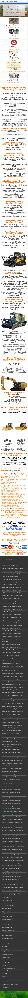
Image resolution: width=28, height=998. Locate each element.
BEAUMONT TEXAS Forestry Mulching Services (13, 584)
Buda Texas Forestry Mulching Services (11, 611)
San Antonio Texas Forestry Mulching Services (12, 825)
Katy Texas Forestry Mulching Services (10, 717)
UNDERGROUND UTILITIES (10, 507)
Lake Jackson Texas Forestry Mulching (10, 728)
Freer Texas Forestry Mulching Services (11, 663)
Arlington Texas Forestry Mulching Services (11, 573)
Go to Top (14, 996)
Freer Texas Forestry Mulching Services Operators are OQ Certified (14, 515)
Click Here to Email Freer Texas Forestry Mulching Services (14, 534)
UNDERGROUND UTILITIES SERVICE (10, 984)
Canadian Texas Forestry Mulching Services (11, 617)
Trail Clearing (4, 973)
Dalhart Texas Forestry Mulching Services (11, 644)
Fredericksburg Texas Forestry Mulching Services (13, 660)
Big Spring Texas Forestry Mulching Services (12, 595)
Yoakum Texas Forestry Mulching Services (11, 890)
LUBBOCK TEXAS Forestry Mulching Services (12, 747)
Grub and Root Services (7, 924)
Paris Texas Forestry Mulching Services (11, 795)
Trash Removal (12, 503)
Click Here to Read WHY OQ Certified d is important (14, 71)
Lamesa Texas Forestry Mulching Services (11, 730)
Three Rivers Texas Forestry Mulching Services (12, 863)
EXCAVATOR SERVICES (8, 483)
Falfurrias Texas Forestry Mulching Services (11, 658)
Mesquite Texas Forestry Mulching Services (11, 766)
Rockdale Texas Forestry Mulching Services (11, 814)
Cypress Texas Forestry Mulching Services (11, 639)
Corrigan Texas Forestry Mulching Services (11, 633)
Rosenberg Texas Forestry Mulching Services (12, 819)
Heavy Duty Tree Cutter (7, 927)
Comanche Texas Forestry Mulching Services (12, 625)
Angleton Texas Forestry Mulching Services (11, 571)
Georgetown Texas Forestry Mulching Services (12, 684)
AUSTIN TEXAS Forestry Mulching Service (11, 563)
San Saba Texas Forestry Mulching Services (12, 833)
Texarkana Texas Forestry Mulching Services (12, 857)
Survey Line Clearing (16, 502)
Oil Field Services (6, 949)
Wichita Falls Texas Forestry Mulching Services (12, 887)
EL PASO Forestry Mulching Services (10, 655)
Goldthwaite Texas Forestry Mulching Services (12, 689)
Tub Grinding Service (6, 979)
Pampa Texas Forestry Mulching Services (11, 792)
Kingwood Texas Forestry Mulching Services (12, 725)
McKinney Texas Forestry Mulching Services (12, 763)
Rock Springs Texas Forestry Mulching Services (12, 816)
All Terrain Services (6, 897)
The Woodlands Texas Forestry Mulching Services (13, 860)
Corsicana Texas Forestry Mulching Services (12, 636)
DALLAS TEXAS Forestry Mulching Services (12, 641)
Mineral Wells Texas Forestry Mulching (10, 771)
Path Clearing (11, 496)
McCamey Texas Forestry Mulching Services (12, 760)
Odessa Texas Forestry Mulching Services (11, 787)
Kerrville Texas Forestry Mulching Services (11, 719)
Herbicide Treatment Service (8, 930)
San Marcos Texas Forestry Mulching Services (12, 830)
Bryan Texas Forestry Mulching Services (11, 601)
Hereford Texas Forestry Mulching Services (11, 700)
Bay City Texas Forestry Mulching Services (11, 579)
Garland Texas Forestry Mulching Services (11, 681)
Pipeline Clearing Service (7, 954)
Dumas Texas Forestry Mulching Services (11, 652)
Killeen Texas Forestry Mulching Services (11, 722)
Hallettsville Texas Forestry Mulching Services (12, 695)
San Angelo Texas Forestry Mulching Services (12, 827)
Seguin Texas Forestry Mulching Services (11, 835)
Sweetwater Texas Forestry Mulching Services (12, 849)
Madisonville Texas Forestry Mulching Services (12, 752)
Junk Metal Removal (15, 488)
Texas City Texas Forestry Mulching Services (12, 854)
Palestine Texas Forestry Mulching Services (11, 789)
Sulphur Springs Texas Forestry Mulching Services (13, 846)
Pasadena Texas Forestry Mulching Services (12, 797)
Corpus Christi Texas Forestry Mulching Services (13, 630)
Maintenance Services (7, 941)
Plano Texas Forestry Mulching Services (11, 808)
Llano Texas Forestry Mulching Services (11, 741)
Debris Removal (13, 479)
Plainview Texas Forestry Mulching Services (12, 806)
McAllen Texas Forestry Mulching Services (11, 757)
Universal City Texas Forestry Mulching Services (13, 871)
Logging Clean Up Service (7, 938)
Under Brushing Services (7, 981)
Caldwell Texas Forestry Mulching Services (11, 614)
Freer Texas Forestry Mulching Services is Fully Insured (14, 552)
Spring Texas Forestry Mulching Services (11, 838)
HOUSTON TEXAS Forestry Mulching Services (12, 703)
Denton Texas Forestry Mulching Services (11, 647)
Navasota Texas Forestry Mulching (9, 776)
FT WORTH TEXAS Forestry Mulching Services (12, 666)
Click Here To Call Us (14, 38)
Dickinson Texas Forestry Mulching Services (12, 649)
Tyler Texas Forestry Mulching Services (10, 868)
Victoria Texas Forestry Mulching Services (11, 876)
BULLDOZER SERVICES (7, 905)
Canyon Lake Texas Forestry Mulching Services (12, 620)
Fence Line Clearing (6, 922)
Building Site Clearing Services (8, 903)
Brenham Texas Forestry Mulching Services (11, 606)
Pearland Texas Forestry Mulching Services (11, 800)
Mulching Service (13, 494)
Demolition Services (6, 913)
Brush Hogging (16, 475)
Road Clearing (12, 500)
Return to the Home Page (13, 27)
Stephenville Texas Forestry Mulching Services (12, 841)
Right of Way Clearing (6, 962)
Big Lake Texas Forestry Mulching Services (11, 592)
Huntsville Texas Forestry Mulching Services (12, 706)
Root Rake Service (13, 497)
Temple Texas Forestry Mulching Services (11, 852)
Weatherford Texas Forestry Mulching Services (12, 884)
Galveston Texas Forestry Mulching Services (12, 679)
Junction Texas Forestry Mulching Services (11, 714)
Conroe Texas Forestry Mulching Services (11, 628)
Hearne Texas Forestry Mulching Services (11, 698)
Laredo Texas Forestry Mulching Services (11, 736)
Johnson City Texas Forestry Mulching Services (12, 711)
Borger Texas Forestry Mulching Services (11, 598)
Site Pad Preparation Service (8, 968)
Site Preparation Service (7, 960)
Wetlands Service (5, 987)
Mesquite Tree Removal (7, 943)
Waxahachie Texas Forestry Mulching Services (12, 882)
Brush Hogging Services (7, 900)
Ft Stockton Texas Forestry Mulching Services (12, 676)
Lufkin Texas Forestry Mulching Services (11, 749)
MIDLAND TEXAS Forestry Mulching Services (12, 768)
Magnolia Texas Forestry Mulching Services (11, 755)
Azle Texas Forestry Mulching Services (10, 576)
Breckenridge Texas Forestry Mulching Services (12, 603)
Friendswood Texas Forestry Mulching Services (12, 673)
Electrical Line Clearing (7, 916)
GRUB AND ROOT (13, 485)
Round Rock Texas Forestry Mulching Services (12, 822)
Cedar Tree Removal (6, 908)
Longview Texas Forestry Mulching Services (11, 744)
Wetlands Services (17, 508)
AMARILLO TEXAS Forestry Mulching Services (12, 568)
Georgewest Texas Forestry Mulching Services (12, 687)
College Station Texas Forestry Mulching (11, 622)
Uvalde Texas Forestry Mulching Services (11, 873)
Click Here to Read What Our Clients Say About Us (14, 511)
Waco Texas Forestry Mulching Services (11, 879)
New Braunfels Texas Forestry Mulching (11, 779)
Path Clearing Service (6, 951)
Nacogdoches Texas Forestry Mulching (10, 774)
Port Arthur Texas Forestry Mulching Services (12, 811)
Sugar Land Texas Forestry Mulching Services (12, 844)
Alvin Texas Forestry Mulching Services (11, 565)
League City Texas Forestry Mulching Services (12, 738)
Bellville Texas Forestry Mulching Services (11, 590)
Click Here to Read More (13, 82)
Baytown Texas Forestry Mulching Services (11, 582)
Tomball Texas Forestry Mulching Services (11, 865)
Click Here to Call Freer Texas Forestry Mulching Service (14, 540)
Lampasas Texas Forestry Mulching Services (12, 733)
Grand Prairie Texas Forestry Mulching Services (12, 692)
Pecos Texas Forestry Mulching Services (11, 803)
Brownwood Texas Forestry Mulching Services (12, 609)
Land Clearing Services (7, 935)
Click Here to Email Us (14, 49)
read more (14, 60)
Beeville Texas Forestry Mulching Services (11, 587)
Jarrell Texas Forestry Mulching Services (11, 708)
